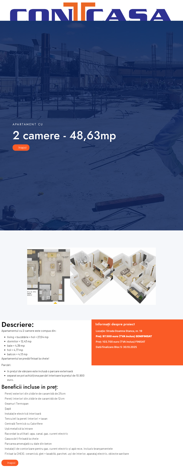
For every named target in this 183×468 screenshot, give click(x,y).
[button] (21, 275)
